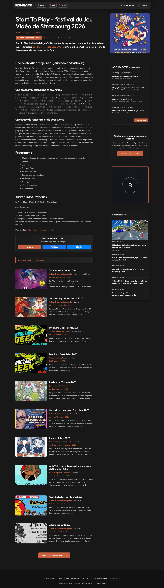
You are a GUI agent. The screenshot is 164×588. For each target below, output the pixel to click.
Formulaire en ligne (130, 154)
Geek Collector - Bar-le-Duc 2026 (65, 496)
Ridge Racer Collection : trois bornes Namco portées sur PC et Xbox (129, 246)
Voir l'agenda (141, 120)
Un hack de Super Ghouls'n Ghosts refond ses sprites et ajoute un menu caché (129, 294)
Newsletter (50, 578)
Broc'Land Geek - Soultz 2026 (63, 327)
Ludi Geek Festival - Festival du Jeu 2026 (128, 110)
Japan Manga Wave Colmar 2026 (66, 298)
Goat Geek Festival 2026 (122, 99)
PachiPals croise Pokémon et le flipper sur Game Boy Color (128, 270)
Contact (60, 578)
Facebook (43, 229)
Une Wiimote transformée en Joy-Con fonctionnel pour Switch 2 (129, 258)
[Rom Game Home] (23, 5)
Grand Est (55, 38)
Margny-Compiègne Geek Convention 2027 (128, 88)
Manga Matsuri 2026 (59, 438)
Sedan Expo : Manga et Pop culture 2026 (69, 410)
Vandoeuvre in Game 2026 (62, 270)
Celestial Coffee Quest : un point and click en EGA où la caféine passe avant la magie (129, 282)
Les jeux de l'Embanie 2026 (62, 382)
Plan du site (113, 578)
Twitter (51, 229)
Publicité (84, 578)
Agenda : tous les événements (54, 555)
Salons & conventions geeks (29, 38)
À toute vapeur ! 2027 (59, 524)
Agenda (99, 583)
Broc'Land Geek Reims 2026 (63, 354)
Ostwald (48, 38)
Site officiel (32, 229)
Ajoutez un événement (98, 578)
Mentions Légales (72, 578)
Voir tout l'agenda (128, 5)
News (104, 583)
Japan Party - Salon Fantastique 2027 (126, 76)
